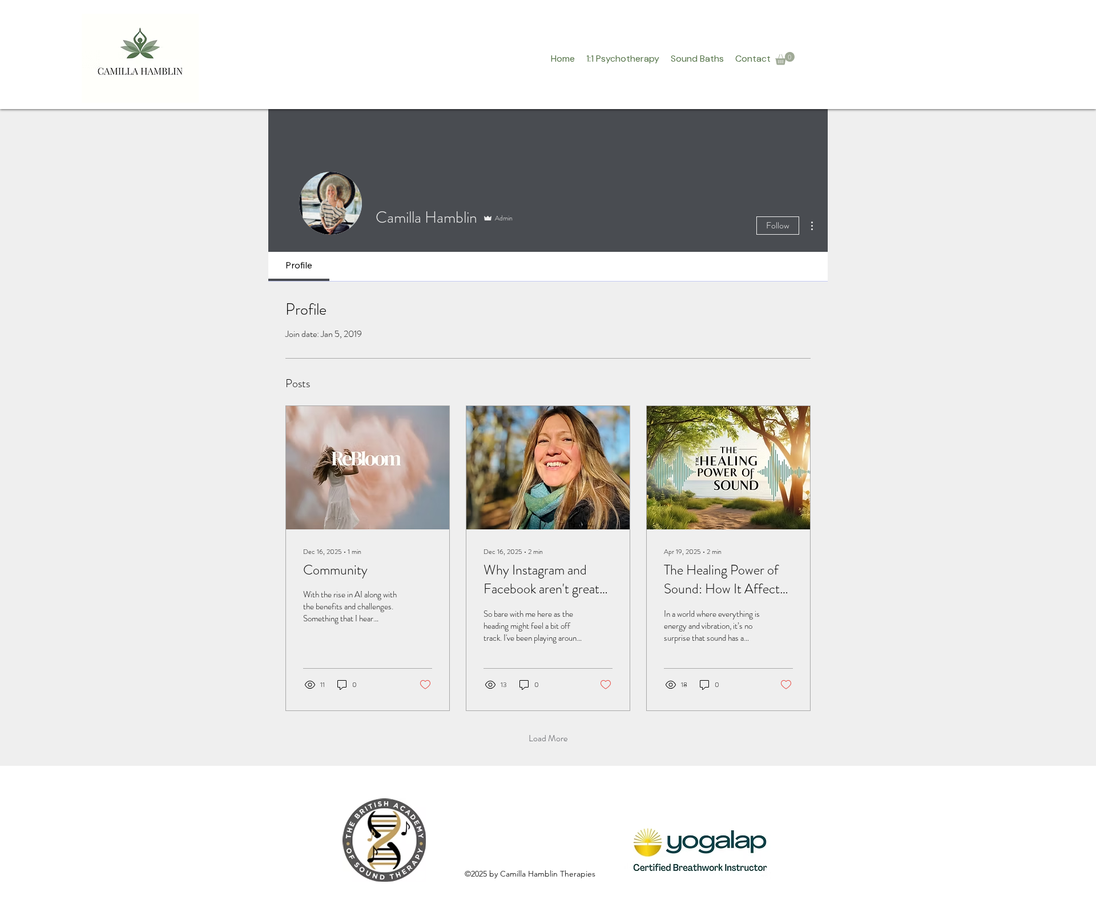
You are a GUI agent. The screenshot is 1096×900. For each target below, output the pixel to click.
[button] (785, 58)
